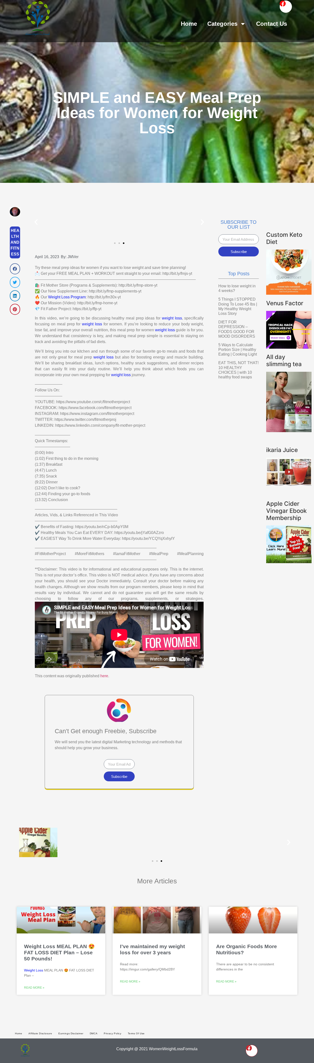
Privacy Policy (112, 1033)
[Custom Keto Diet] (289, 293)
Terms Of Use (136, 1033)
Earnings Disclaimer (70, 1033)
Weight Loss (33, 970)
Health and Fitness (15, 242)
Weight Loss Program (67, 297)
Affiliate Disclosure (40, 1033)
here (104, 676)
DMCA (93, 1033)
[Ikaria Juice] (289, 484)
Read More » (34, 987)
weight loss (172, 318)
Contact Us (271, 23)
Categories (222, 23)
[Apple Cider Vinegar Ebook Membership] (289, 561)
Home (189, 23)
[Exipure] (289, 347)
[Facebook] (286, 6)
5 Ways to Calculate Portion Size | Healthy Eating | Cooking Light (237, 349)
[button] (15, 268)
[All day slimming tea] (289, 430)
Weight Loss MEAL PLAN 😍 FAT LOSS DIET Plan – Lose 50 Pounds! (59, 952)
